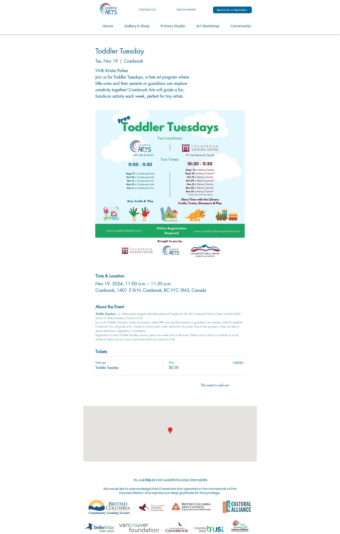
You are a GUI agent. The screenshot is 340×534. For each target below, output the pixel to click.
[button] (134, 26)
